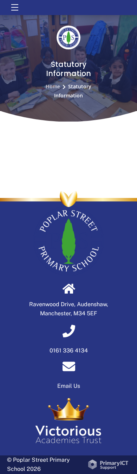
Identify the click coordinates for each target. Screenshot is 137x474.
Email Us (68, 386)
